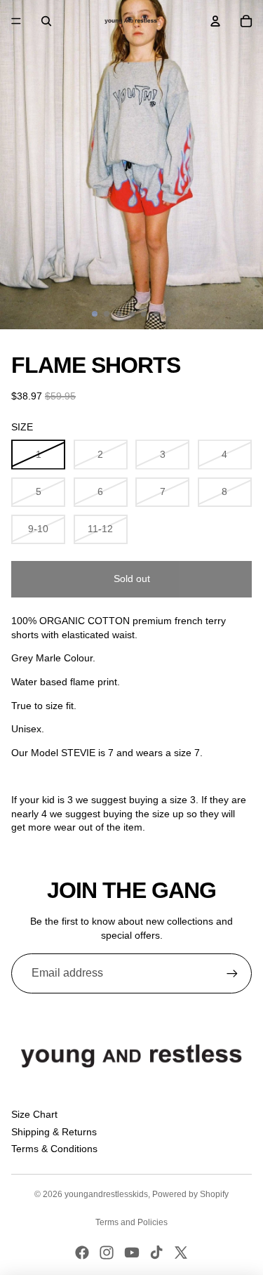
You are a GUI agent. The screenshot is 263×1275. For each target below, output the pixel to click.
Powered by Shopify (190, 1194)
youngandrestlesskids (106, 1194)
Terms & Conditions (54, 1148)
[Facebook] (82, 1252)
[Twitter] (181, 1252)
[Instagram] (106, 1252)
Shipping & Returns (54, 1131)
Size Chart (34, 1114)
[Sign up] (232, 973)
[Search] (46, 21)
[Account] (215, 21)
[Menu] (16, 21)
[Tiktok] (156, 1252)
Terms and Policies (131, 1222)
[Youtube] (131, 1252)
